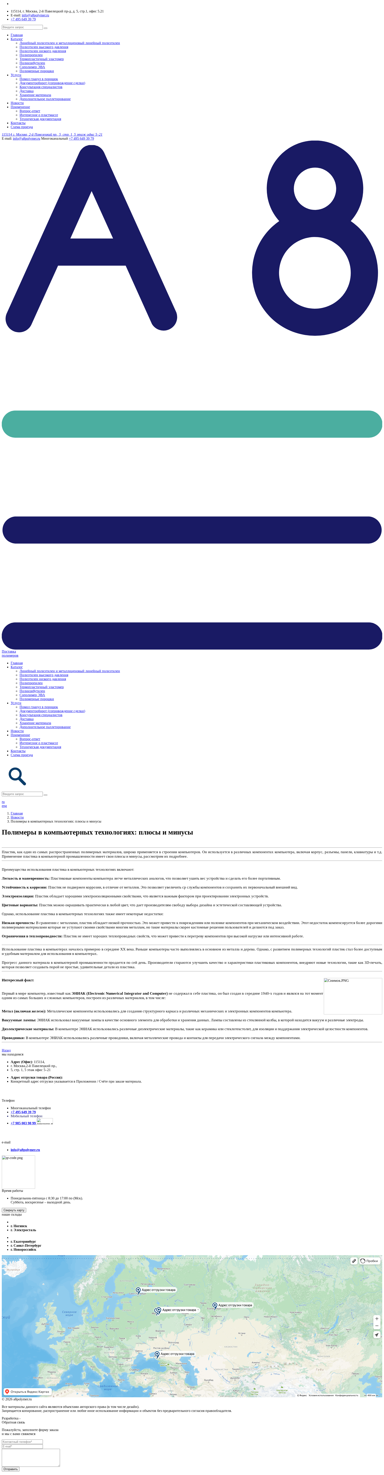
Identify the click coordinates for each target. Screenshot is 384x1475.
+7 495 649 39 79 (23, 19)
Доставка (27, 91)
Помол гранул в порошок (39, 79)
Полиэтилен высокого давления (44, 47)
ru (3, 802)
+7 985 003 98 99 (24, 1123)
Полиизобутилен (32, 63)
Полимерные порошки (37, 71)
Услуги (16, 75)
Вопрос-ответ (30, 111)
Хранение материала (35, 95)
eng (4, 806)
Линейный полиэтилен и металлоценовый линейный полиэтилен (70, 43)
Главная (17, 35)
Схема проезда (22, 127)
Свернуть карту (14, 1210)
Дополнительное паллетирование (45, 99)
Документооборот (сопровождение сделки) (52, 83)
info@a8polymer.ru (35, 15)
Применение (20, 107)
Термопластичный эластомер (42, 59)
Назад (6, 1050)
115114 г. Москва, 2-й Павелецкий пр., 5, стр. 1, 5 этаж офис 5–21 (52, 134)
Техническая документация (40, 119)
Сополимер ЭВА (32, 67)
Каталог (17, 39)
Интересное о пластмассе (39, 115)
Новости (17, 103)
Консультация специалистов (41, 87)
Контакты (18, 123)
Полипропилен (31, 55)
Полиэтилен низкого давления (43, 51)
